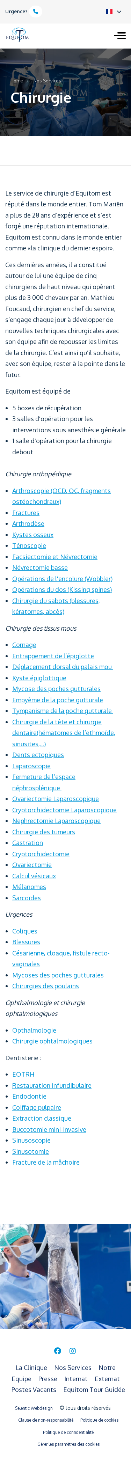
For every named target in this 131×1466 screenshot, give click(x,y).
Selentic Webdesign (34, 1408)
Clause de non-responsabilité (45, 1420)
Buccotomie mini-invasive (49, 1129)
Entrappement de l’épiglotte (53, 656)
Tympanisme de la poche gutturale (62, 710)
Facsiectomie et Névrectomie (54, 556)
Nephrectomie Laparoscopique (56, 820)
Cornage (24, 644)
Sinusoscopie (31, 1140)
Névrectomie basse (40, 567)
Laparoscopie (31, 766)
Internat (76, 1379)
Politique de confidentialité (68, 1432)
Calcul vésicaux (34, 876)
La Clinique (32, 1367)
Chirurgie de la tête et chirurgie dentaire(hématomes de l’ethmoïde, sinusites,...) (63, 733)
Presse (48, 1379)
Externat (107, 1379)
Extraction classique (41, 1118)
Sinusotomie (30, 1151)
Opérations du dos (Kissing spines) (62, 589)
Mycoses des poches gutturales (58, 975)
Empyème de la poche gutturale (57, 700)
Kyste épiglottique (39, 678)
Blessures (26, 942)
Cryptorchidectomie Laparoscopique (64, 810)
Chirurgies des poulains (45, 986)
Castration (27, 842)
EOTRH (23, 1074)
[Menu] (120, 36)
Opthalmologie (34, 1030)
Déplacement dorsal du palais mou (62, 666)
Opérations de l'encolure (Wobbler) (62, 578)
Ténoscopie (29, 545)
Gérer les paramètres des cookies (68, 1444)
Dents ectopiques (38, 754)
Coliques (24, 931)
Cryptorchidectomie (41, 854)
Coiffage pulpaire (36, 1107)
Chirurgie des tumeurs (43, 832)
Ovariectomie (32, 864)
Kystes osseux (32, 534)
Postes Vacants (35, 1389)
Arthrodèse (28, 523)
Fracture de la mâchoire (46, 1162)
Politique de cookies (99, 1420)
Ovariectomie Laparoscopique (55, 798)
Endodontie (29, 1096)
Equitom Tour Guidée (94, 1389)
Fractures (25, 512)
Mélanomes (29, 886)
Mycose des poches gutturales (56, 688)
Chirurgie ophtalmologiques (52, 1041)
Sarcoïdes (26, 898)
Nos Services (47, 80)
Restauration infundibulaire (52, 1085)
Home (16, 80)
